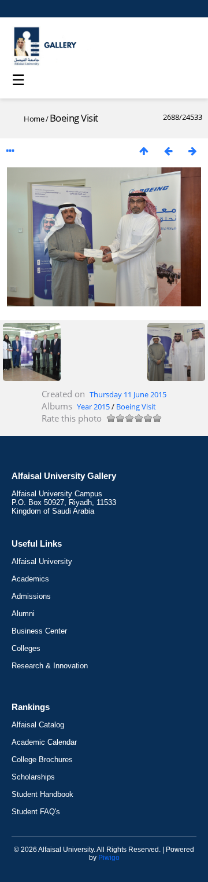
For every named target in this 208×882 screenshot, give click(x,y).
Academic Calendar (44, 742)
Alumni (23, 613)
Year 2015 (93, 406)
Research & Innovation (50, 665)
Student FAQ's (36, 811)
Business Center (39, 631)
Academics (30, 578)
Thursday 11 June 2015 (128, 394)
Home (34, 119)
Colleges (26, 648)
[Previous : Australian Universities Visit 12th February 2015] (168, 151)
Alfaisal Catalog (38, 724)
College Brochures (42, 759)
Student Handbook (42, 794)
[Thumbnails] (144, 151)
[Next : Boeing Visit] (192, 151)
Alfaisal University (42, 561)
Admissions (31, 596)
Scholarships (33, 777)
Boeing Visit (136, 406)
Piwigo (109, 858)
